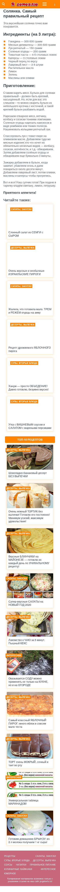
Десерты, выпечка (44, 860)
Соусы (8, 864)
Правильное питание (43, 864)
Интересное (48, 869)
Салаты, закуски (46, 856)
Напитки (21, 864)
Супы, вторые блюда (17, 860)
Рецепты (9, 856)
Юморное (10, 873)
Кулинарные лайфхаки (18, 869)
